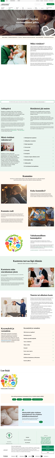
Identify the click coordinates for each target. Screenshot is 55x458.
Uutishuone (37, 0)
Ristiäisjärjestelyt (27, 335)
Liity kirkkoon (50, 4)
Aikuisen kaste (27, 354)
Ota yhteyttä (46, 0)
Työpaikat (41, 0)
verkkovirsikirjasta (13, 130)
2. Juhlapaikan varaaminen (30, 140)
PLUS (7, 0)
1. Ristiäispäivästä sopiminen (30, 137)
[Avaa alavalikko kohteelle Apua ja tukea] (21, 8)
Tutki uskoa (23, 8)
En (14, 399)
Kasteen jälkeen (27, 360)
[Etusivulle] (5, 4)
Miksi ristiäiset (5, 37)
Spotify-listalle (21, 130)
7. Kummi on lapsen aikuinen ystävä (32, 156)
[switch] (25, 456)
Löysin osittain (27, 399)
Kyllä (20, 399)
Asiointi (42, 8)
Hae (41, 421)
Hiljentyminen (30, 8)
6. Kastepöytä (27, 153)
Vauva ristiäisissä (27, 341)
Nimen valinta (27, 344)
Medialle (27, 437)
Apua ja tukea (17, 8)
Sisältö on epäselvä (38, 399)
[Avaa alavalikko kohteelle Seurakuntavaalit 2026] (53, 8)
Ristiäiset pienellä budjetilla (30, 338)
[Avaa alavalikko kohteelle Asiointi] (45, 8)
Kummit (25, 348)
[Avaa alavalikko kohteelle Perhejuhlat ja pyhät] (15, 8)
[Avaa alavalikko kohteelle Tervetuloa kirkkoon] (7, 8)
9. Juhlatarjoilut (27, 163)
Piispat (19, 0)
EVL (2, 0)
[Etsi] (45, 4)
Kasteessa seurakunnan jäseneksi (29, 37)
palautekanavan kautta (6, 340)
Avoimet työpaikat (27, 439)
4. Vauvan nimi (27, 147)
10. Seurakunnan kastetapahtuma (31, 166)
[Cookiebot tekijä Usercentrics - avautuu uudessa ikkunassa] (5, 456)
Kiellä (48, 452)
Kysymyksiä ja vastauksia (49, 37)
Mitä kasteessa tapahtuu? (29, 332)
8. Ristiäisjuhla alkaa (28, 159)
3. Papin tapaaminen (28, 144)
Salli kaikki (47, 446)
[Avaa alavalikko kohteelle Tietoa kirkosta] (39, 8)
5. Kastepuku (26, 150)
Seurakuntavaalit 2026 (49, 8)
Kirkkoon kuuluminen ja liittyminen (32, 357)
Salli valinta (48, 449)
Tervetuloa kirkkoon (2, 8)
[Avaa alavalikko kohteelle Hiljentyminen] (33, 8)
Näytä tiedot (46, 456)
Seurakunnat (12, 0)
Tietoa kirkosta (36, 8)
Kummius (20, 37)
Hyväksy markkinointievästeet (40, 101)
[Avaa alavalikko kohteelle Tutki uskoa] (26, 8)
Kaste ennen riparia (28, 351)
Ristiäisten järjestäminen (13, 37)
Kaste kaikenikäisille (39, 37)
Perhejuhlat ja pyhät (11, 8)
